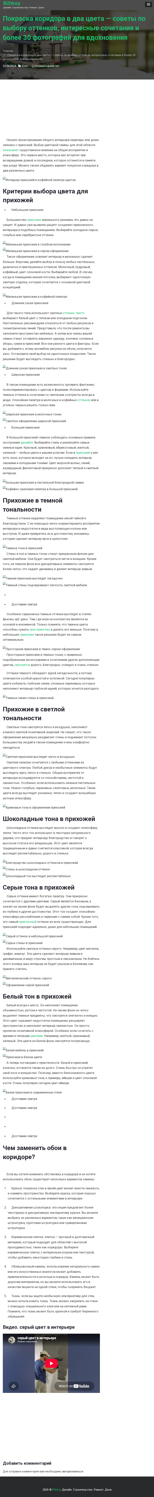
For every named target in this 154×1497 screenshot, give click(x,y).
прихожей (83, 452)
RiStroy (11, 3)
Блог (25, 66)
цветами (36, 1036)
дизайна (27, 442)
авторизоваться (72, 1471)
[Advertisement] (51, 106)
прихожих (34, 220)
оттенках (83, 400)
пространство (40, 629)
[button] (148, 4)
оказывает (11, 150)
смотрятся (22, 665)
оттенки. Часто (74, 313)
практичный (27, 922)
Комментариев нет (47, 66)
